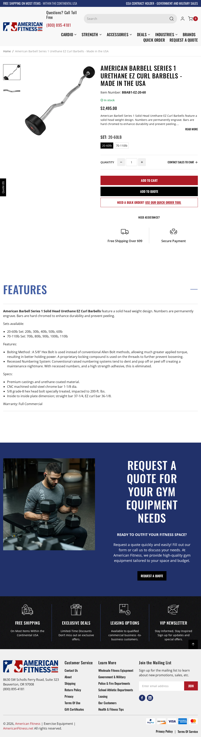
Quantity (107, 162)
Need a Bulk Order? (149, 202)
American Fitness (27, 723)
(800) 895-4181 (58, 25)
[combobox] (130, 18)
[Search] (171, 18)
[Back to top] (193, 644)
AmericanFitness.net (18, 728)
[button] (100, 289)
